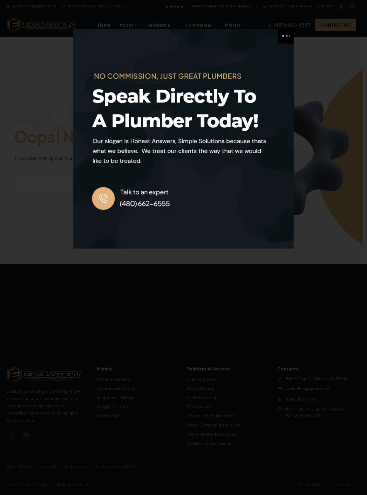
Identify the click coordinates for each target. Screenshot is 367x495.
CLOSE (285, 36)
